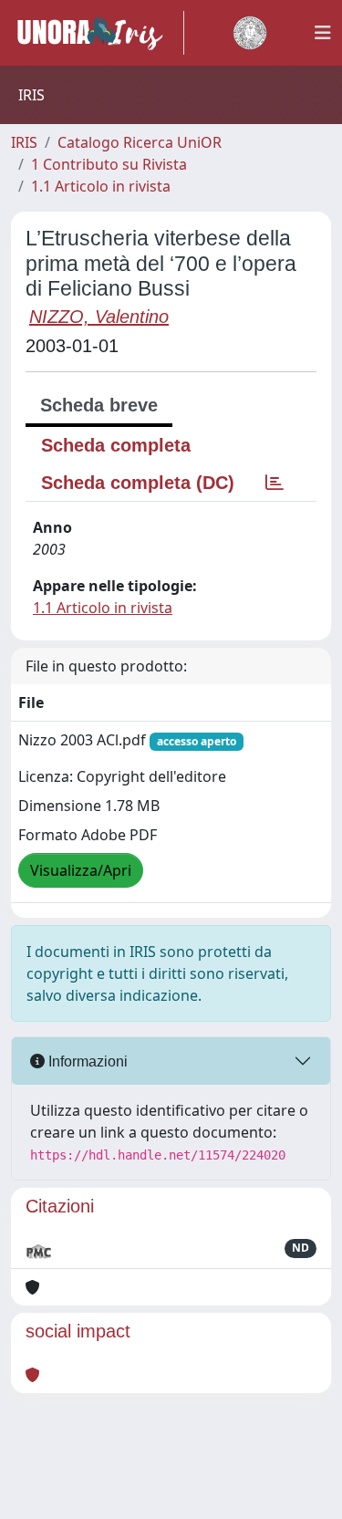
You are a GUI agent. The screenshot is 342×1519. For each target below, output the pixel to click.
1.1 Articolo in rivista (101, 186)
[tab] (274, 482)
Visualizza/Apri (80, 870)
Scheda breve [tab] (99, 405)
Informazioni (86, 1061)
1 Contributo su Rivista (109, 164)
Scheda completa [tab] (116, 445)
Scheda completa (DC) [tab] (137, 483)
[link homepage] (97, 33)
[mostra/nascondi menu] (323, 33)
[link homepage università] (250, 33)
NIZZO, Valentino (99, 317)
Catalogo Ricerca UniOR (139, 142)
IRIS (24, 142)
